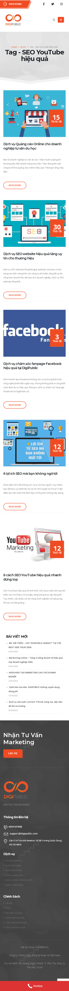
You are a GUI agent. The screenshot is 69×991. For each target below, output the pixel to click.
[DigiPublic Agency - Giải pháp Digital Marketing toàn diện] (13, 20)
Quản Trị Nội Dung (14, 884)
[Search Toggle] (54, 20)
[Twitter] (53, 4)
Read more (15, 185)
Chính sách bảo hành (15, 927)
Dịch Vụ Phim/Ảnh (14, 870)
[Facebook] (44, 4)
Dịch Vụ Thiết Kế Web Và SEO (19, 880)
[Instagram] (61, 4)
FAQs (8, 908)
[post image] (34, 113)
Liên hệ (9, 903)
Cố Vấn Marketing (14, 860)
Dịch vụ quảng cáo (14, 875)
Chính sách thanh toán (16, 922)
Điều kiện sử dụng (14, 912)
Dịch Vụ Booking (13, 865)
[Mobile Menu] (61, 20)
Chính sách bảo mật (15, 917)
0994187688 (15, 4)
